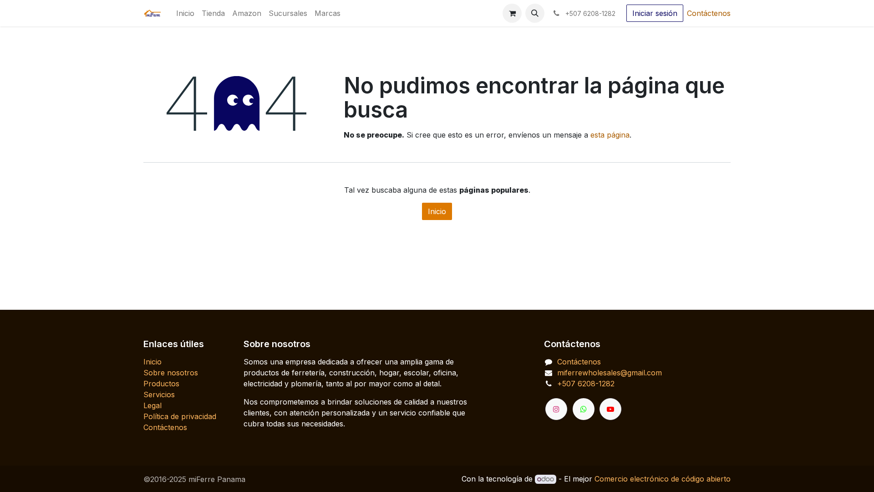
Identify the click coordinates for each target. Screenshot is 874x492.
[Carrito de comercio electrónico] (512, 13)
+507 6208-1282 (586, 383)
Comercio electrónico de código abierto (663, 478)
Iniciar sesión (654, 13)
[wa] (584, 409)
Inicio (437, 211)
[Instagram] (556, 409)
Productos (161, 383)
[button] (534, 13)
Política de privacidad (179, 416)
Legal (152, 405)
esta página (610, 134)
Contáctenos (709, 13)
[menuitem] (185, 13)
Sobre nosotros (170, 372)
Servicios (159, 394)
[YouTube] (610, 409)
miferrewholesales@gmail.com (609, 372)
